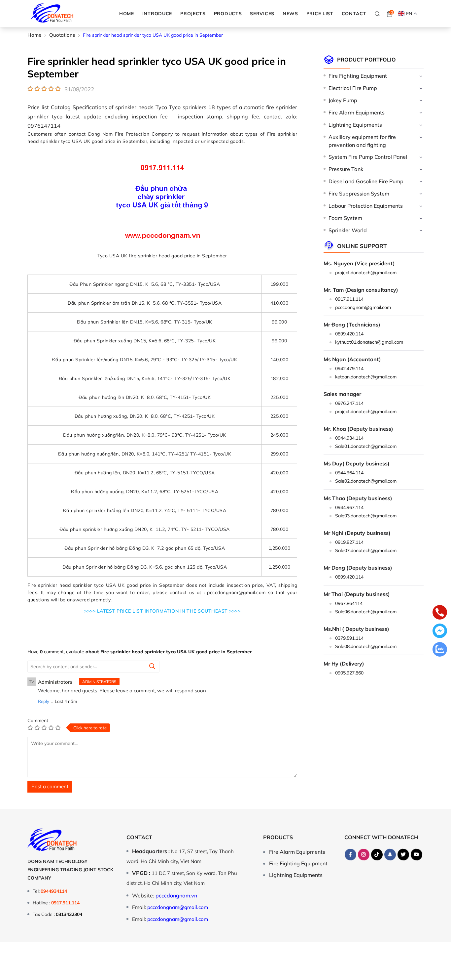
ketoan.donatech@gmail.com (366, 377)
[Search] (377, 14)
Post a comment (49, 786)
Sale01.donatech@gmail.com (366, 446)
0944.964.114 (349, 473)
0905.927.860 (349, 673)
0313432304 (69, 914)
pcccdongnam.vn (176, 895)
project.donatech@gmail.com (366, 273)
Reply (43, 701)
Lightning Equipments (355, 124)
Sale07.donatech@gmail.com (366, 550)
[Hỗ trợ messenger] (440, 631)
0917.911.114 (349, 299)
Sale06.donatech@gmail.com (366, 612)
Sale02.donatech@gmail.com (366, 481)
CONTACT (354, 14)
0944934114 (54, 891)
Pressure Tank (346, 169)
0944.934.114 (349, 438)
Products (278, 837)
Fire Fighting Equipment (358, 75)
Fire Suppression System (359, 193)
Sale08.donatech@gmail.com (366, 646)
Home (126, 14)
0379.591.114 (349, 638)
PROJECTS (193, 14)
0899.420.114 (349, 334)
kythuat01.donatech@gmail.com (369, 342)
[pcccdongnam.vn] (52, 13)
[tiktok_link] (376, 854)
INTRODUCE (157, 14)
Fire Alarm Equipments (357, 112)
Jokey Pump (343, 100)
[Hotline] (440, 613)
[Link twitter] (403, 854)
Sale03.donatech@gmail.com (366, 516)
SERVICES (262, 14)
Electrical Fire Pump (353, 88)
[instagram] (363, 854)
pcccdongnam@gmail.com (363, 307)
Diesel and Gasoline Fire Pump (366, 181)
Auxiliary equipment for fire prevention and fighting (362, 141)
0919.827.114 (349, 542)
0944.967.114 (349, 507)
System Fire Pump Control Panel (368, 156)
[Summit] (152, 667)
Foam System (345, 218)
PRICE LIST (319, 14)
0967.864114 (349, 603)
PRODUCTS (228, 14)
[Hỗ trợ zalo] (440, 650)
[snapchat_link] (390, 854)
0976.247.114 (349, 403)
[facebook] (350, 854)
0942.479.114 (349, 368)
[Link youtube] (416, 854)
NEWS (290, 14)
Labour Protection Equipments (366, 205)
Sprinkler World (348, 230)
